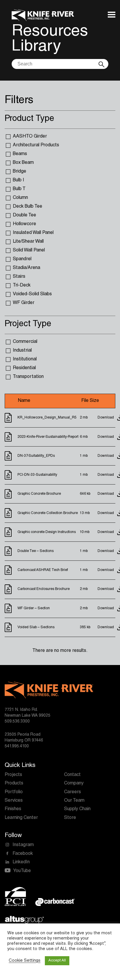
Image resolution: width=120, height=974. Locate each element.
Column (20, 198)
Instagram (23, 845)
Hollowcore (24, 224)
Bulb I (18, 180)
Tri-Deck (22, 285)
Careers (72, 792)
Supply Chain (77, 809)
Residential (24, 368)
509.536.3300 (17, 722)
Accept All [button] (57, 961)
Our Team (74, 800)
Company (74, 783)
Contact (72, 775)
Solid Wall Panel (29, 250)
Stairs (19, 277)
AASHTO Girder (30, 136)
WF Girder (23, 303)
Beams (20, 154)
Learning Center (21, 818)
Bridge (19, 171)
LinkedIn (21, 862)
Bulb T (19, 189)
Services (14, 800)
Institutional (25, 359)
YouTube (22, 871)
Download (106, 417)
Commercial (25, 342)
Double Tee (24, 215)
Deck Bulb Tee (27, 206)
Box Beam (23, 163)
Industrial (22, 350)
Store (70, 818)
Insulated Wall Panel (33, 233)
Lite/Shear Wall (28, 241)
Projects (13, 775)
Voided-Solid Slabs (32, 294)
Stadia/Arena (26, 268)
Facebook (23, 854)
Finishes (13, 809)
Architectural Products (36, 145)
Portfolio (14, 792)
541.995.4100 (17, 746)
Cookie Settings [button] (24, 961)
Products (14, 783)
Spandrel (22, 259)
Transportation (28, 377)
